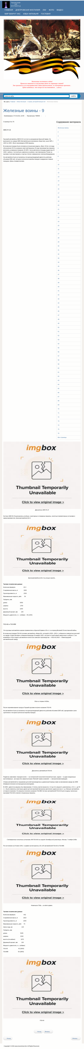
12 (58, 172)
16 (58, 189)
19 (58, 201)
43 (58, 299)
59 (58, 364)
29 (58, 242)
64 (58, 384)
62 (58, 376)
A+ (76, 106)
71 (58, 413)
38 (58, 278)
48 (58, 319)
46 (58, 311)
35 (58, 266)
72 (58, 417)
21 (58, 209)
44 (58, 303)
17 (58, 193)
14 (58, 181)
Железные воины (63, 128)
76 (58, 433)
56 (58, 352)
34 (58, 262)
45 (58, 307)
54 (58, 344)
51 (58, 331)
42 (58, 295)
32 (58, 254)
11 (58, 168)
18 (58, 197)
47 (58, 315)
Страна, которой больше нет (37, 101)
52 (58, 335)
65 (58, 388)
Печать (43, 116)
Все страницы (62, 437)
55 (58, 348)
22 (58, 213)
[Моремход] (11, 4)
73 (58, 421)
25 (58, 225)
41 (58, 291)
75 (58, 429)
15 (58, 185)
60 (58, 368)
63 (58, 380)
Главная (12, 101)
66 (58, 392)
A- (80, 106)
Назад (39, 1031)
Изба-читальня (21, 101)
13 (58, 177)
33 (58, 258)
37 (58, 274)
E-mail (48, 116)
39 (58, 282)
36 (58, 270)
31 (58, 250)
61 (58, 372)
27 (58, 234)
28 (58, 238)
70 (58, 409)
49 (58, 323)
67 (58, 396)
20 (58, 205)
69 (58, 405)
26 (58, 229)
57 (58, 356)
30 (58, 246)
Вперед (47, 1031)
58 (58, 360)
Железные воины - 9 (23, 110)
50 (58, 327)
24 (58, 221)
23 (58, 217)
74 (58, 425)
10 (58, 164)
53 (58, 339)
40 (58, 287)
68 (58, 401)
